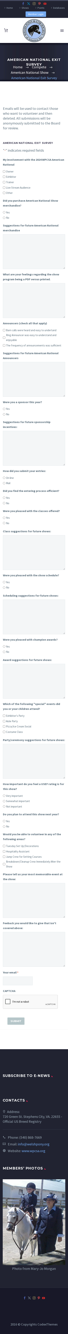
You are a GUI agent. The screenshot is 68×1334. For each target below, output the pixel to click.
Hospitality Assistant (18, 851)
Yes (8, 212)
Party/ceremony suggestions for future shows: (34, 740)
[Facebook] (23, 3)
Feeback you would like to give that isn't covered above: (29, 925)
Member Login (36, 14)
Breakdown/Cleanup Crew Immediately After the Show (33, 864)
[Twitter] (28, 3)
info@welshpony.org (34, 1144)
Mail (8, 483)
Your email (10, 972)
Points (41, 7)
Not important (14, 806)
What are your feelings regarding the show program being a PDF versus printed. (31, 276)
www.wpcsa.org (33, 1150)
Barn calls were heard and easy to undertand (31, 330)
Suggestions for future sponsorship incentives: (26, 424)
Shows (25, 7)
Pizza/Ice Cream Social (18, 726)
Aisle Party (12, 721)
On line (10, 478)
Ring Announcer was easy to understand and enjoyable (31, 337)
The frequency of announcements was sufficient (33, 345)
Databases (59, 7)
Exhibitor (11, 176)
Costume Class (14, 732)
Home (10, 7)
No (7, 217)
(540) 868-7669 (30, 1137)
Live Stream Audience (18, 187)
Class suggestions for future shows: (27, 531)
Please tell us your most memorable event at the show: (33, 876)
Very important (14, 796)
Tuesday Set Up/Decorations (22, 846)
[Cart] (6, 30)
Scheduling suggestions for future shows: (30, 595)
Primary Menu (62, 30)
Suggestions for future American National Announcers (31, 355)
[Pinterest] (39, 3)
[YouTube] (45, 3)
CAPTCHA (9, 991)
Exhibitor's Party (15, 715)
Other (9, 193)
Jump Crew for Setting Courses (24, 856)
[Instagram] (34, 3)
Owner (10, 171)
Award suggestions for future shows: (27, 660)
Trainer (10, 182)
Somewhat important (18, 801)
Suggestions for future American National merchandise (31, 228)
